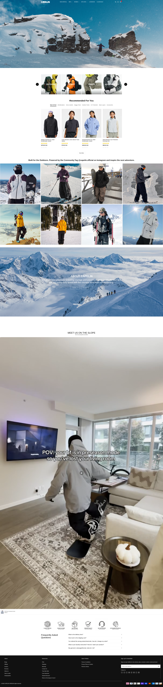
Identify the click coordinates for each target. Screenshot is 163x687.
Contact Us (44, 668)
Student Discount (46, 675)
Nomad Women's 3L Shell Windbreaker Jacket (88, 140)
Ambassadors (7, 675)
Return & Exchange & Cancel (48, 677)
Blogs (5, 662)
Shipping (44, 664)
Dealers (6, 666)
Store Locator (7, 673)
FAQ (43, 662)
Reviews (6, 668)
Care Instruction (45, 673)
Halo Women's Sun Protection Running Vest (110, 140)
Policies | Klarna (85, 666)
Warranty (44, 666)
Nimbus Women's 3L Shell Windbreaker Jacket (47, 140)
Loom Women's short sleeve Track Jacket (70, 140)
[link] (81, 282)
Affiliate (6, 664)
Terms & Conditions (86, 662)
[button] (44, 143)
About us (6, 671)
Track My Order (45, 671)
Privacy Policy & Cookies (87, 664)
